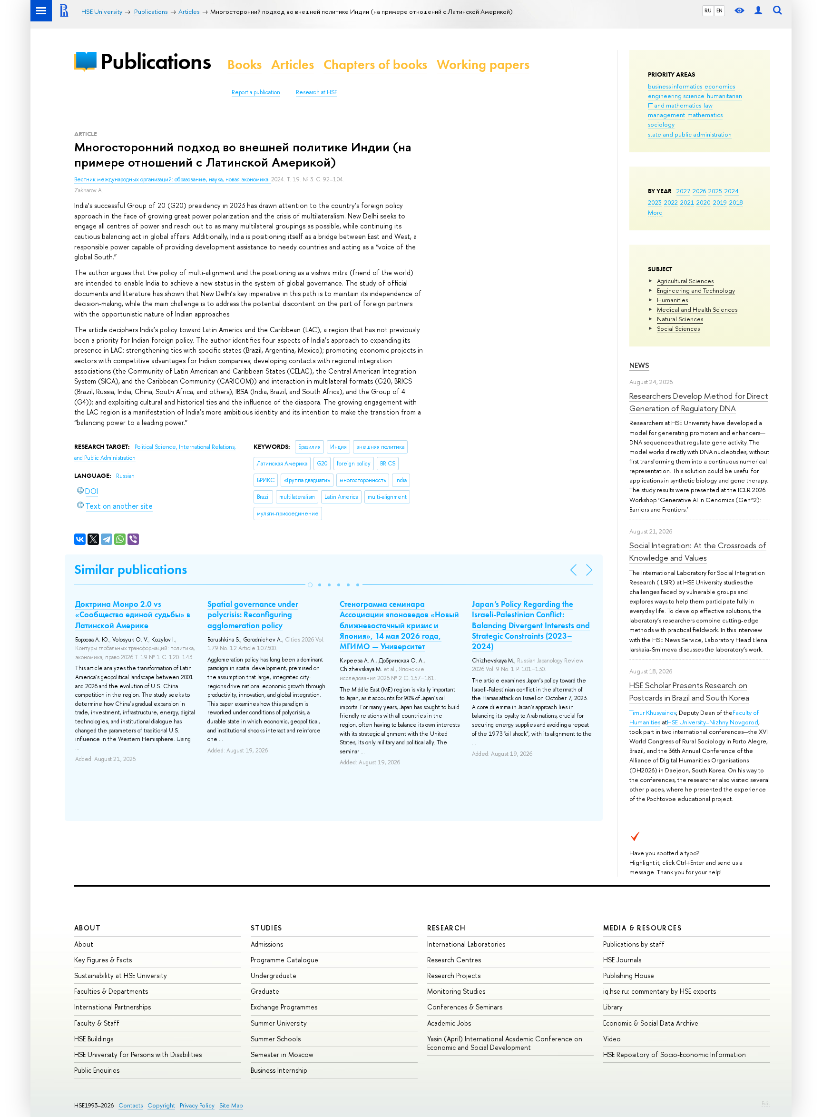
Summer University (279, 1023)
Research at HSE (316, 92)
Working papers (483, 64)
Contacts (130, 1105)
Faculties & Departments (111, 991)
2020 (703, 202)
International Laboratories (466, 944)
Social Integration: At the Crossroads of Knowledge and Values (697, 551)
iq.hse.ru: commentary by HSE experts (659, 991)
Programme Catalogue (284, 959)
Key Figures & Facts (103, 959)
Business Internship (279, 1070)
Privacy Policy (197, 1105)
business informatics (675, 86)
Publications (155, 61)
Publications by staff (634, 944)
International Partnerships (112, 1006)
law (708, 105)
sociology (661, 124)
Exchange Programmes (284, 1006)
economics (720, 86)
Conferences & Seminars (464, 1006)
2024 (731, 191)
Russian (125, 476)
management (666, 114)
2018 (736, 202)
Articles (292, 64)
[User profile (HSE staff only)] (758, 10)
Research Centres (454, 959)
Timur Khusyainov (652, 712)
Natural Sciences (680, 319)
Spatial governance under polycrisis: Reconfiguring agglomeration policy (252, 614)
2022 (671, 202)
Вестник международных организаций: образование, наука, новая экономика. (172, 179)
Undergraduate (273, 975)
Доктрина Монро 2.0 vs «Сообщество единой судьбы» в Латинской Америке (132, 614)
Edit (766, 1103)
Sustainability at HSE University (120, 975)
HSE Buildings (93, 1038)
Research (446, 927)
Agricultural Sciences (685, 281)
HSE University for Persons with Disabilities (138, 1054)
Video (612, 1038)
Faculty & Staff (96, 1023)
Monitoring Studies (456, 991)
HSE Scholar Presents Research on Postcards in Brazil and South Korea (689, 691)
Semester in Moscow (282, 1054)
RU (708, 10)
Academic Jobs (449, 1023)
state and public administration (690, 134)
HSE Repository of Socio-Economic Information (674, 1054)
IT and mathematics (674, 105)
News (639, 365)
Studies (267, 927)
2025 (715, 191)
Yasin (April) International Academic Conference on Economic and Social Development (504, 1043)
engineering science (676, 95)
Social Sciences (678, 328)
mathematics (705, 114)
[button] (310, 585)
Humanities (672, 300)
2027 (683, 191)
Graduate (265, 991)
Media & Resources (642, 927)
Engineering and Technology (696, 290)
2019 (720, 202)
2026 (699, 191)
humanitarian (724, 95)
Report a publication (256, 92)
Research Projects (453, 975)
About (87, 927)
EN (719, 10)
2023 (655, 202)
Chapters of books (375, 64)
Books (244, 64)
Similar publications (130, 569)
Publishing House (628, 975)
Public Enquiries (96, 1070)
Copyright (161, 1105)
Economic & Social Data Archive (650, 1023)
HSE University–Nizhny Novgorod (712, 722)
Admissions (267, 944)
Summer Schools (276, 1038)
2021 (687, 202)
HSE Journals (622, 959)
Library (613, 1006)
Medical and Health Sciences (697, 309)
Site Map (231, 1105)
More (655, 212)
